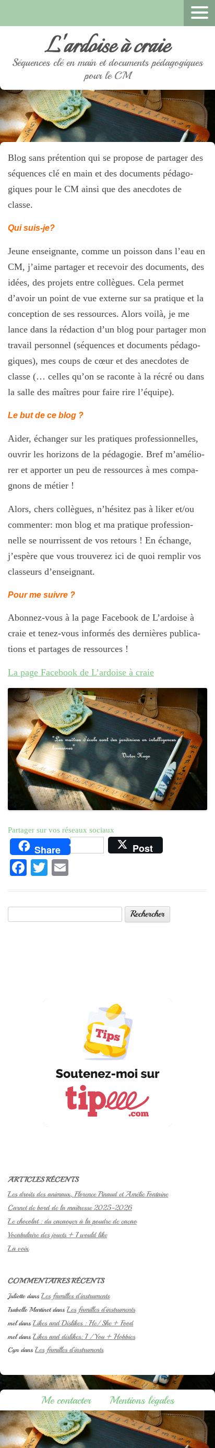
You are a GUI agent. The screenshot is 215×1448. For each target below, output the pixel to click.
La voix (18, 1248)
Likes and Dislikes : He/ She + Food (83, 1323)
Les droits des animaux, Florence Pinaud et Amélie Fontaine (88, 1194)
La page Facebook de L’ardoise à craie (81, 672)
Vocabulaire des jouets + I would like (57, 1234)
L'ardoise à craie (107, 47)
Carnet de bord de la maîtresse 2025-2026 (70, 1207)
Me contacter (66, 1400)
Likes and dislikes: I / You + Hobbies (84, 1336)
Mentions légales (142, 1400)
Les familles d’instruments (75, 1295)
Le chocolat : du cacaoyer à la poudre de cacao (72, 1221)
